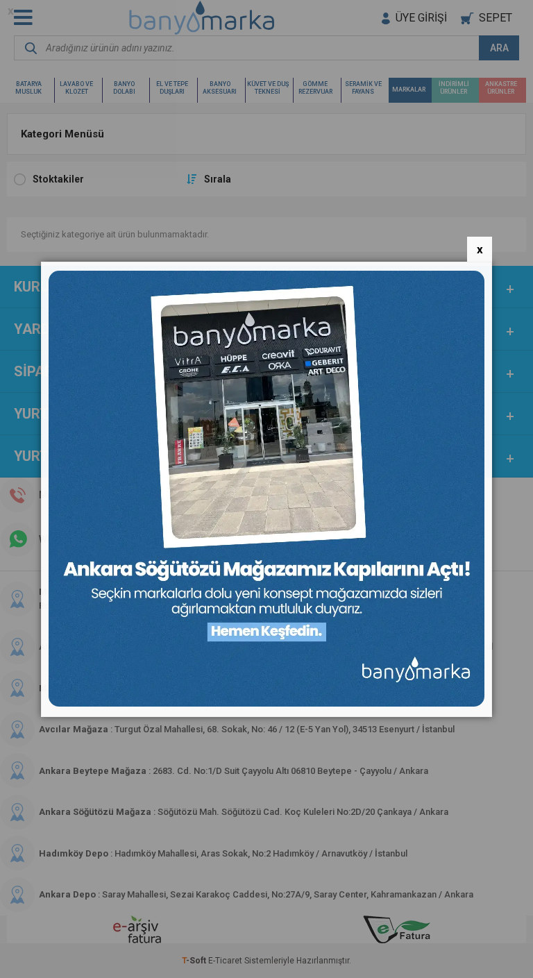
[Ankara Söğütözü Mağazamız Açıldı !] (266, 703)
